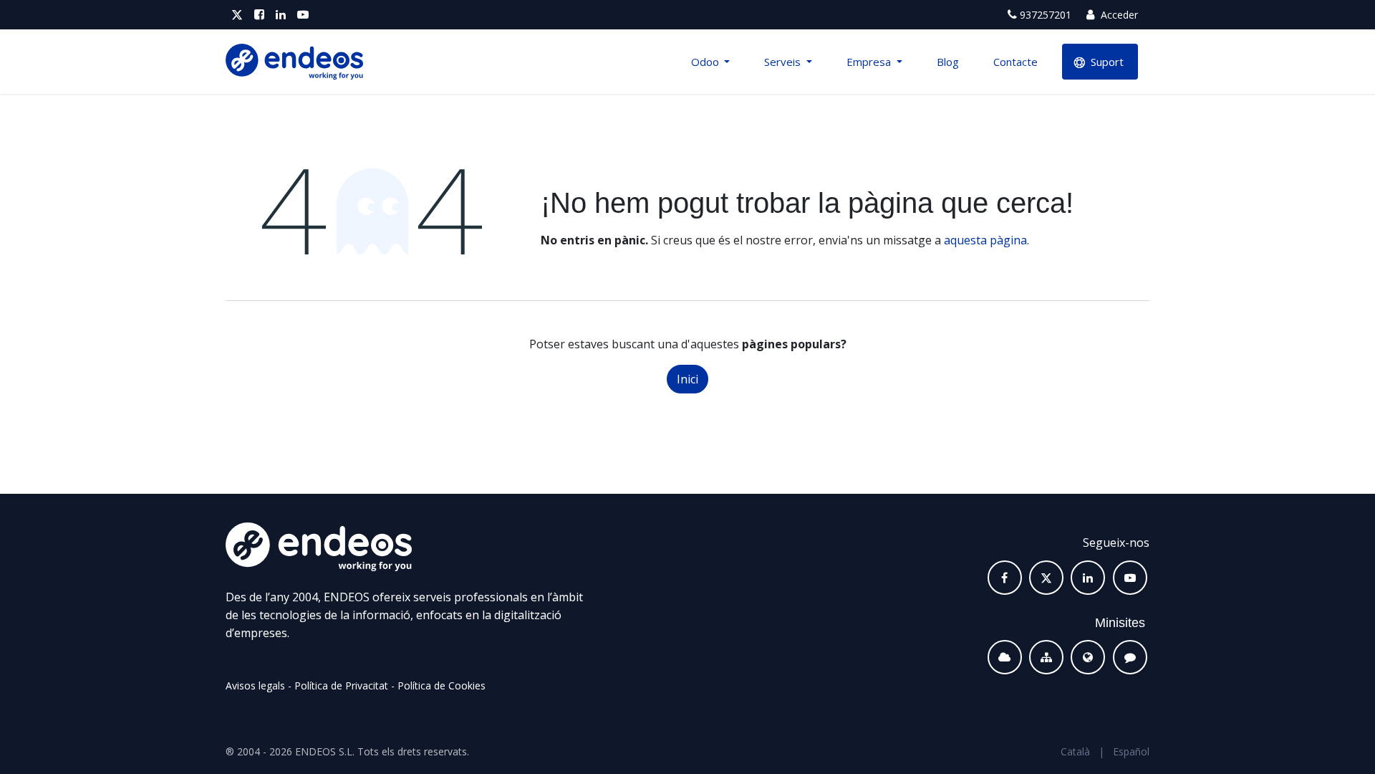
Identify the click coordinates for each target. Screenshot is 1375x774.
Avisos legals (255, 685)
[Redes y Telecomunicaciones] (1046, 657)
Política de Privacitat (341, 685)
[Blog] (1130, 657)
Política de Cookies (441, 685)
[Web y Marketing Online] (1088, 657)
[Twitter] (237, 15)
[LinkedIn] (280, 15)
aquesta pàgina (985, 240)
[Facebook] (259, 15)
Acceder (1118, 15)
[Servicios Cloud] (1005, 657)
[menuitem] (711, 61)
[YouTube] (302, 15)
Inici (687, 379)
